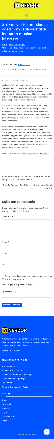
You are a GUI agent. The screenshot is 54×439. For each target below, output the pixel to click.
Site (4, 265)
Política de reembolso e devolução (17, 374)
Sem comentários (38, 69)
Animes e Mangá (20, 69)
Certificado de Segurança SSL (15, 378)
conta (29, 153)
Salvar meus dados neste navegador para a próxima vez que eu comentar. (28, 277)
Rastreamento (8, 366)
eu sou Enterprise (20, 80)
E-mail (5, 253)
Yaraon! (45, 153)
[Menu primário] (27, 15)
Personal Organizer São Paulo (15, 387)
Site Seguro (7, 383)
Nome (5, 242)
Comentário (8, 216)
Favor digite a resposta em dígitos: (18, 285)
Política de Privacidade (12, 370)
